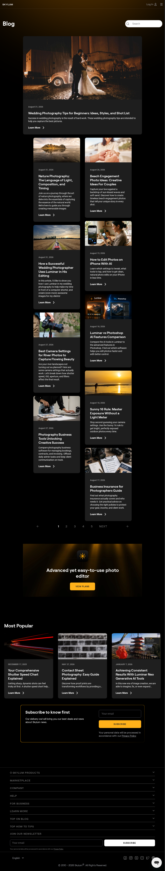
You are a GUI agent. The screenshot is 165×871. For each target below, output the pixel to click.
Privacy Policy (129, 735)
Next (103, 526)
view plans (82, 586)
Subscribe (120, 724)
